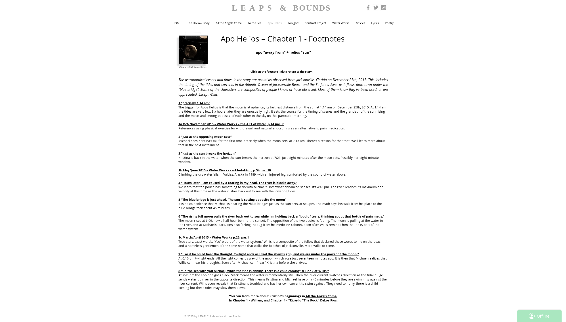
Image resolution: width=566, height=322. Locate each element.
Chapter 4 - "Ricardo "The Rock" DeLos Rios (304, 300)
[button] (198, 23)
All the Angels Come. (321, 296)
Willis (213, 94)
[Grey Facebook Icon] (368, 7)
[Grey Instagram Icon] (383, 7)
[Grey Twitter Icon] (376, 7)
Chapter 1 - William (247, 300)
